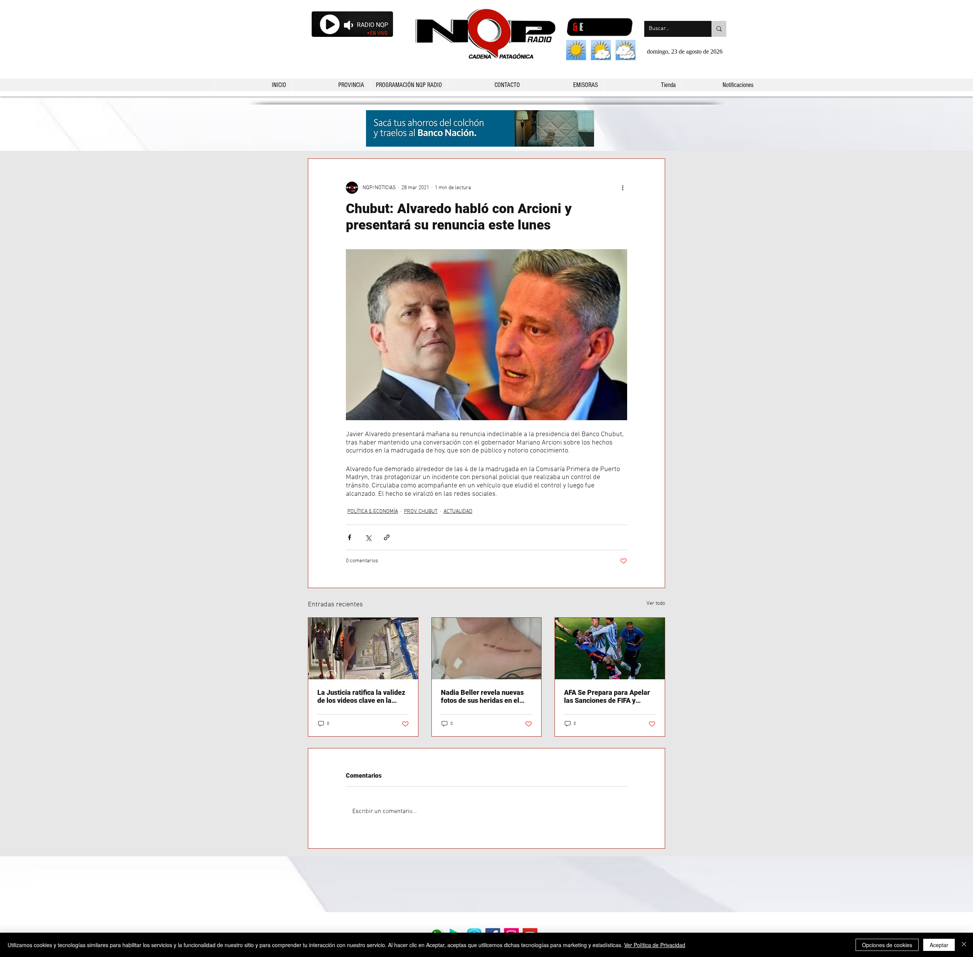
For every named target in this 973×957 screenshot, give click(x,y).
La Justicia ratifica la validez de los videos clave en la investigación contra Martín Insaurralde (361, 696)
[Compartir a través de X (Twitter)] (368, 537)
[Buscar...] (719, 29)
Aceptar (939, 945)
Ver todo (656, 603)
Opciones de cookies (887, 945)
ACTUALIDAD (458, 511)
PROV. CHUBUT (420, 511)
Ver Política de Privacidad (654, 945)
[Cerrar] (963, 945)
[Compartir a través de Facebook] (349, 537)
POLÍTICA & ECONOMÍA (372, 511)
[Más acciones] (622, 187)
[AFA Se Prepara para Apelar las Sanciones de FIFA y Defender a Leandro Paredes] (610, 648)
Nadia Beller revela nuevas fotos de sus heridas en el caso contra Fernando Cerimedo (482, 696)
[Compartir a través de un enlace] (386, 537)
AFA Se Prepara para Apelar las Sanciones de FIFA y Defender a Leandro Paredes (608, 696)
